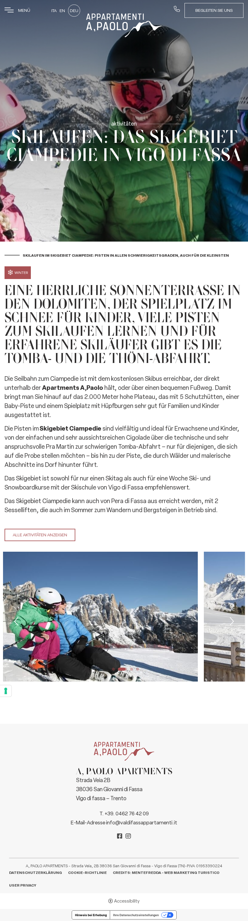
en (62, 11)
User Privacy (22, 885)
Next (231, 621)
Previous (16, 621)
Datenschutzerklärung (35, 873)
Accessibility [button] (127, 901)
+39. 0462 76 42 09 (127, 813)
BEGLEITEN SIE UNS (214, 10)
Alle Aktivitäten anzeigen (40, 535)
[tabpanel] (100, 617)
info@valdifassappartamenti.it (141, 823)
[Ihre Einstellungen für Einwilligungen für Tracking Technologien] (5, 691)
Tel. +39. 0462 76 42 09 (177, 10)
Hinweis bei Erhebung (91, 915)
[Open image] (100, 617)
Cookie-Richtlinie (87, 873)
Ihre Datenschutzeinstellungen (136, 915)
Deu (74, 10)
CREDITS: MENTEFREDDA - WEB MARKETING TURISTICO (166, 873)
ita (54, 11)
